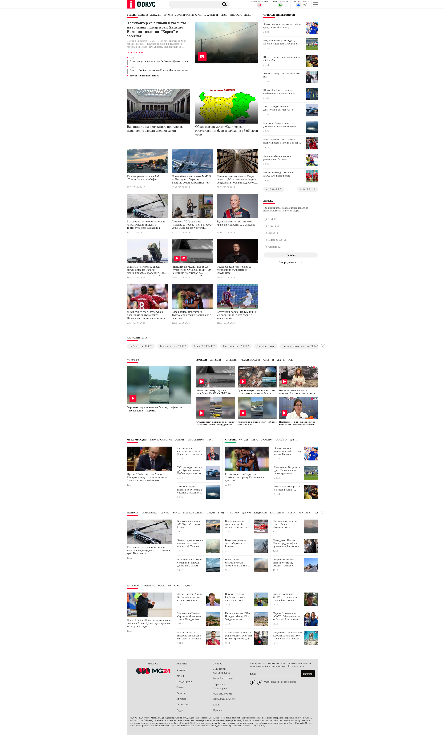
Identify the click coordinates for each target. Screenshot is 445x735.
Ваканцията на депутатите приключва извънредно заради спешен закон (155, 128)
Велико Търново (193, 513)
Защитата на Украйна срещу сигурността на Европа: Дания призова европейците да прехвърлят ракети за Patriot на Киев (145, 270)
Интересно (235, 15)
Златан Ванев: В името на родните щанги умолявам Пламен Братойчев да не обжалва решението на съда (238, 635)
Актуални (216, 360)
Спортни (268, 360)
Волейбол (282, 440)
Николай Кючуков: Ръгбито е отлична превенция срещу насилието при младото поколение (237, 597)
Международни (184, 15)
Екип (216, 704)
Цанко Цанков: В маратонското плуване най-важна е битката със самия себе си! (190, 635)
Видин (211, 513)
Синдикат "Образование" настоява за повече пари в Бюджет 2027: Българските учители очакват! (192, 225)
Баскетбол (267, 440)
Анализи (209, 15)
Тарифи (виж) (220, 688)
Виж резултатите (288, 262)
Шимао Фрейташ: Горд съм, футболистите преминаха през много (279, 92)
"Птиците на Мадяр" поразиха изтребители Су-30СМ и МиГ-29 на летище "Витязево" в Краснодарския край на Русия (191, 270)
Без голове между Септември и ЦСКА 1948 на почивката (279, 174)
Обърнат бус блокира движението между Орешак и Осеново (284, 562)
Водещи (201, 360)
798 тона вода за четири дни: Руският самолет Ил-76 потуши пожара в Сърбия (278, 108)
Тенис (254, 440)
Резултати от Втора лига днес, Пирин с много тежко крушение (280, 42)
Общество (164, 586)
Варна (176, 513)
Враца (221, 513)
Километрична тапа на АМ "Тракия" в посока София (143, 178)
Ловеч (292, 513)
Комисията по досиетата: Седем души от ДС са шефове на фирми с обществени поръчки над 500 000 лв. (237, 180)
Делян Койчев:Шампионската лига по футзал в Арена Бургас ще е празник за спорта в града (149, 623)
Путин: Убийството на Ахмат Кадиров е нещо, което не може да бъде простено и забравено (147, 477)
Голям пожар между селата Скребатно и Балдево (235, 543)
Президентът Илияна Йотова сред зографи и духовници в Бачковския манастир (286, 543)
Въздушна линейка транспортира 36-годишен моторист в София (236, 524)
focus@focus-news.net (224, 678)
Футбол (243, 440)
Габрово (234, 513)
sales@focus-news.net (224, 699)
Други (281, 360)
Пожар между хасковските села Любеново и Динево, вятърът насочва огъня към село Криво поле (159, 61)
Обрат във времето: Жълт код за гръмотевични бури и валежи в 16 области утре (226, 130)
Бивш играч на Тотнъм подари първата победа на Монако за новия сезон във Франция (282, 141)
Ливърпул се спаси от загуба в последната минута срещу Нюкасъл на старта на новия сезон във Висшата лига (147, 315)
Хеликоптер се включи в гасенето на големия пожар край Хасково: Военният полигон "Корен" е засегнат (156, 29)
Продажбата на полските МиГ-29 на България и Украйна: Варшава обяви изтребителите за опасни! (191, 180)
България (155, 15)
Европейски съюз (161, 440)
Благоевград (149, 513)
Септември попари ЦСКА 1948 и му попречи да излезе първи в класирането (237, 315)
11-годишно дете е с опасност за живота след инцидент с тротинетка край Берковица (146, 224)
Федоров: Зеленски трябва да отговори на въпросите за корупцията (234, 269)
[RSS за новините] (259, 682)
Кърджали (260, 513)
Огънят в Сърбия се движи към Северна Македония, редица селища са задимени (159, 70)
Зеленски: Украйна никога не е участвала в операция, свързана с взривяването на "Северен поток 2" (282, 125)
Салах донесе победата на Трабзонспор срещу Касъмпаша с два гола (191, 315)
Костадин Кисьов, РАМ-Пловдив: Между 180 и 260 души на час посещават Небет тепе (237, 616)
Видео (247, 15)
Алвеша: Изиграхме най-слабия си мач (281, 75)
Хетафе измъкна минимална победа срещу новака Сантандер (282, 25)
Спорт (199, 15)
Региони (168, 15)
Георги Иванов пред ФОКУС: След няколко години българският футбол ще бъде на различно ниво (285, 597)
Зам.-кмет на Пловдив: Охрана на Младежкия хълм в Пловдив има (189, 616)
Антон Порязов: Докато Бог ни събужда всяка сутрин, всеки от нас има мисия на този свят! (190, 597)
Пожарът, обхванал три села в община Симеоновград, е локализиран (285, 524)
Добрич (246, 513)
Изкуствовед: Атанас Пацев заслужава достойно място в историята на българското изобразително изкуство (287, 635)
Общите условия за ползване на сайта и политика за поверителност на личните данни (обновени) (193, 720)
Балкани (180, 440)
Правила (217, 710)
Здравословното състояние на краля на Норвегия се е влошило (236, 223)
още (290, 360)
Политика (149, 586)
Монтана (304, 513)
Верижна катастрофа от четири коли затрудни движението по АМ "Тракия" (189, 562)
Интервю (221, 15)
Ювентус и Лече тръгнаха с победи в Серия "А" (281, 59)
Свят (210, 440)
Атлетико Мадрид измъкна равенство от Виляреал (277, 158)
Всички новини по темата (144, 76)
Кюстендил (277, 513)
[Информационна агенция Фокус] (252, 682)
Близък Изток (196, 440)
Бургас (165, 513)
